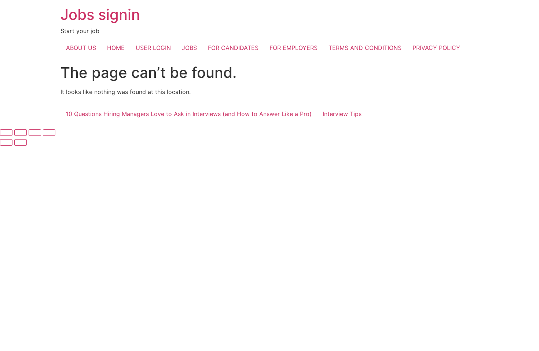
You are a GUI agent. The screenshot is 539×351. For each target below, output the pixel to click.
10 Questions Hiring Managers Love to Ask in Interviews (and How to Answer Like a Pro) (189, 113)
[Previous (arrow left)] (6, 142)
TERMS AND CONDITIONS (365, 47)
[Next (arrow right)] (20, 142)
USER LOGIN (153, 47)
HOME (116, 47)
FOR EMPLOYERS (294, 47)
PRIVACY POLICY (436, 47)
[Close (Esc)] (49, 132)
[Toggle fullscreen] (20, 132)
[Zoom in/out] (6, 132)
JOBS (189, 47)
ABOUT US (81, 47)
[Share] (35, 132)
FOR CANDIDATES (233, 47)
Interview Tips (342, 113)
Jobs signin (100, 14)
